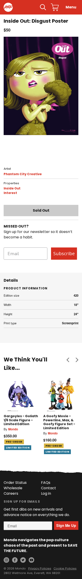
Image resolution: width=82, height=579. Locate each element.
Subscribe (64, 253)
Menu (71, 7)
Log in (46, 493)
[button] (68, 360)
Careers (11, 493)
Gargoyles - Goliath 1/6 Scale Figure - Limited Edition (21, 420)
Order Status (15, 482)
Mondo (13, 429)
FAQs (45, 482)
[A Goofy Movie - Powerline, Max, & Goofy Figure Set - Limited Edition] (60, 394)
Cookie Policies (65, 568)
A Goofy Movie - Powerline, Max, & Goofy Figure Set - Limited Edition (59, 422)
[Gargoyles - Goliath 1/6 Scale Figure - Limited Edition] (21, 394)
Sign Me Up (66, 525)
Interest (10, 193)
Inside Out (12, 188)
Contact (48, 488)
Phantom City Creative (23, 174)
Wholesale (13, 488)
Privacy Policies (39, 568)
